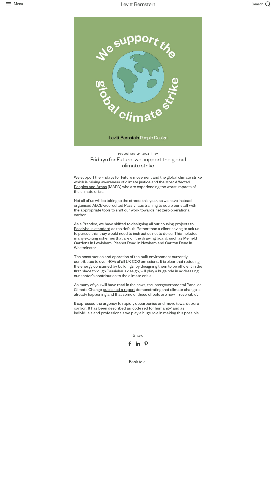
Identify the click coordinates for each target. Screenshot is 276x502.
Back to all (138, 361)
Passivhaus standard (92, 228)
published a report (119, 289)
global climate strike (184, 177)
